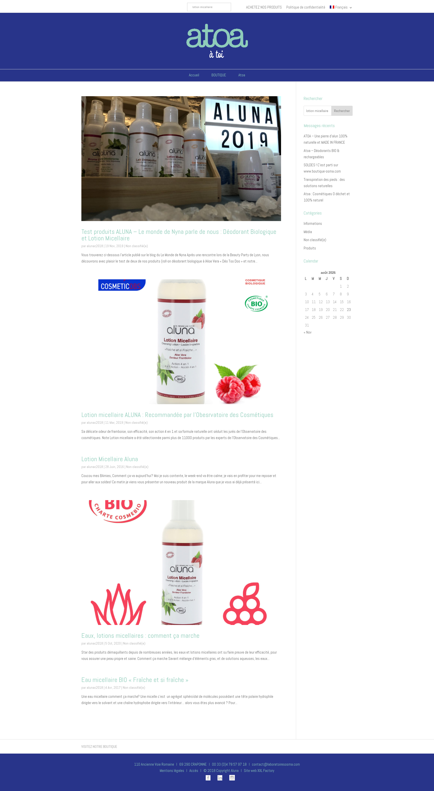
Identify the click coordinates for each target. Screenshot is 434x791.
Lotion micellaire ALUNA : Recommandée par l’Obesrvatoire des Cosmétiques (177, 415)
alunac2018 (95, 246)
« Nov (307, 332)
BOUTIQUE (218, 75)
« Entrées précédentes (98, 730)
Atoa (241, 75)
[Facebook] (204, 779)
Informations (313, 223)
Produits (310, 248)
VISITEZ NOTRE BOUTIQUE (99, 746)
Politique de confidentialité (305, 7)
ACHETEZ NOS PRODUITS (264, 7)
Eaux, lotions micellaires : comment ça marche (140, 635)
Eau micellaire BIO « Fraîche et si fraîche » (134, 680)
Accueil (194, 75)
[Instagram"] (229, 779)
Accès (193, 770)
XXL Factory (265, 770)
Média (308, 231)
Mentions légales (172, 770)
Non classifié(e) (137, 246)
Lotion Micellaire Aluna (109, 459)
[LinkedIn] (216, 779)
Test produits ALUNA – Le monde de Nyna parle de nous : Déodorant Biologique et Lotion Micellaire (178, 235)
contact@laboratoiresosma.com (275, 764)
